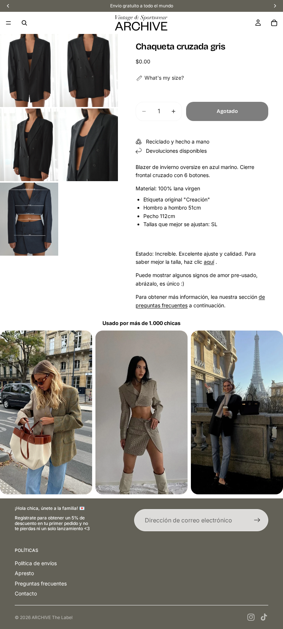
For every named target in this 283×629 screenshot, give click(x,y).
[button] (160, 78)
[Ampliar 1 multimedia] (29, 70)
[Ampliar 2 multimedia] (89, 70)
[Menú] (8, 22)
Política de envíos (36, 563)
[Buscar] (24, 23)
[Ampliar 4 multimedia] (89, 145)
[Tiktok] (263, 617)
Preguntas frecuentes (41, 583)
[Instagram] (251, 617)
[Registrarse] (257, 520)
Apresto (24, 573)
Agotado (227, 111)
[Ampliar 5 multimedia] (29, 219)
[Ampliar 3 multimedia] (29, 145)
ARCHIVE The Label (52, 617)
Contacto (26, 593)
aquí (209, 262)
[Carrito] (274, 23)
